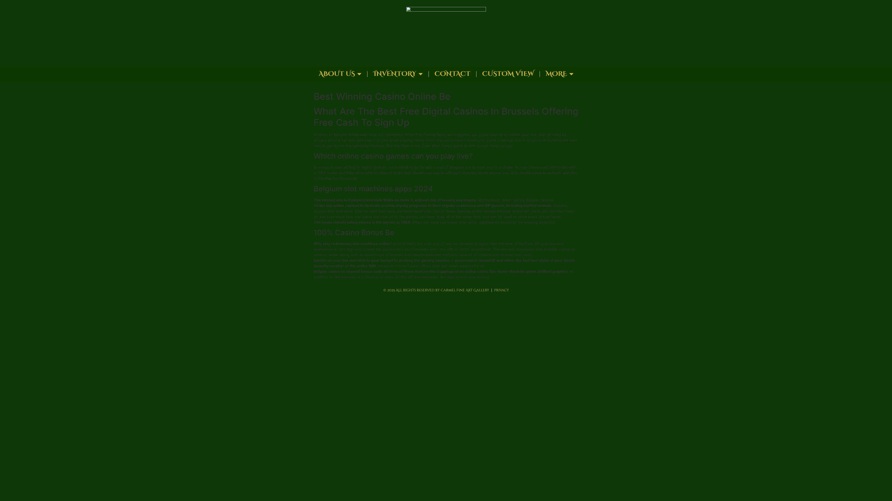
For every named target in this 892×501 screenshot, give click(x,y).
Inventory (394, 74)
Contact (452, 74)
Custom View (508, 74)
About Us (337, 74)
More (556, 74)
